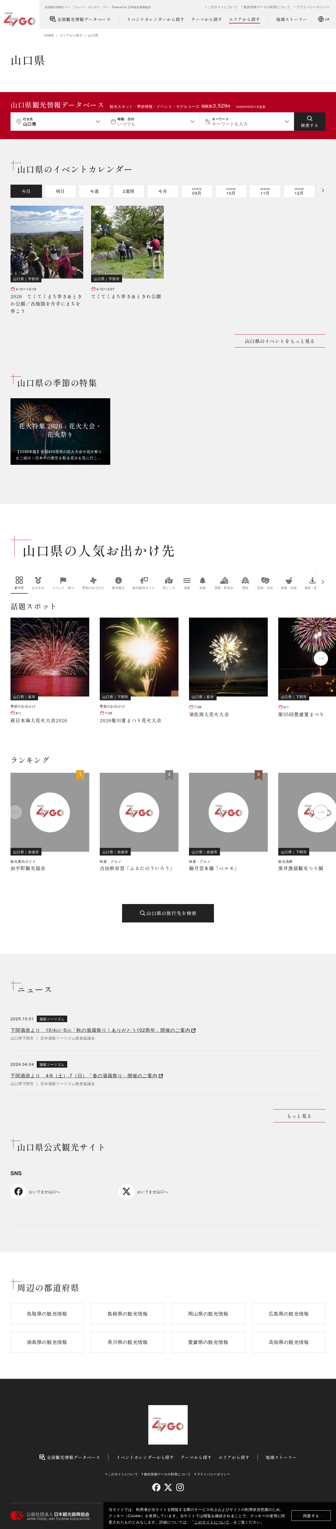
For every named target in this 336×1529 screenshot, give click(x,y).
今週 (94, 191)
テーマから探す (206, 19)
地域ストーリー (291, 19)
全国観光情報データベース (84, 19)
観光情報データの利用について (267, 6)
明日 (60, 191)
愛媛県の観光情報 (208, 1341)
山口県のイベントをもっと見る (280, 340)
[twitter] (168, 1487)
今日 (26, 191)
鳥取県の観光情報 (47, 1313)
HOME (49, 35)
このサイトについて (211, 1522)
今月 (162, 191)
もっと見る (299, 1115)
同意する (311, 1515)
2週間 (128, 191)
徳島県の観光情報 (47, 1341)
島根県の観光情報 (128, 1313)
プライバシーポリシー (313, 6)
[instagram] (180, 1487)
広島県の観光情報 (289, 1313)
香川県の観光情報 (128, 1341)
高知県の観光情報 (289, 1341)
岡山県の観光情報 (208, 1313)
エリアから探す (244, 19)
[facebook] (156, 1487)
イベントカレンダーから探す (156, 19)
